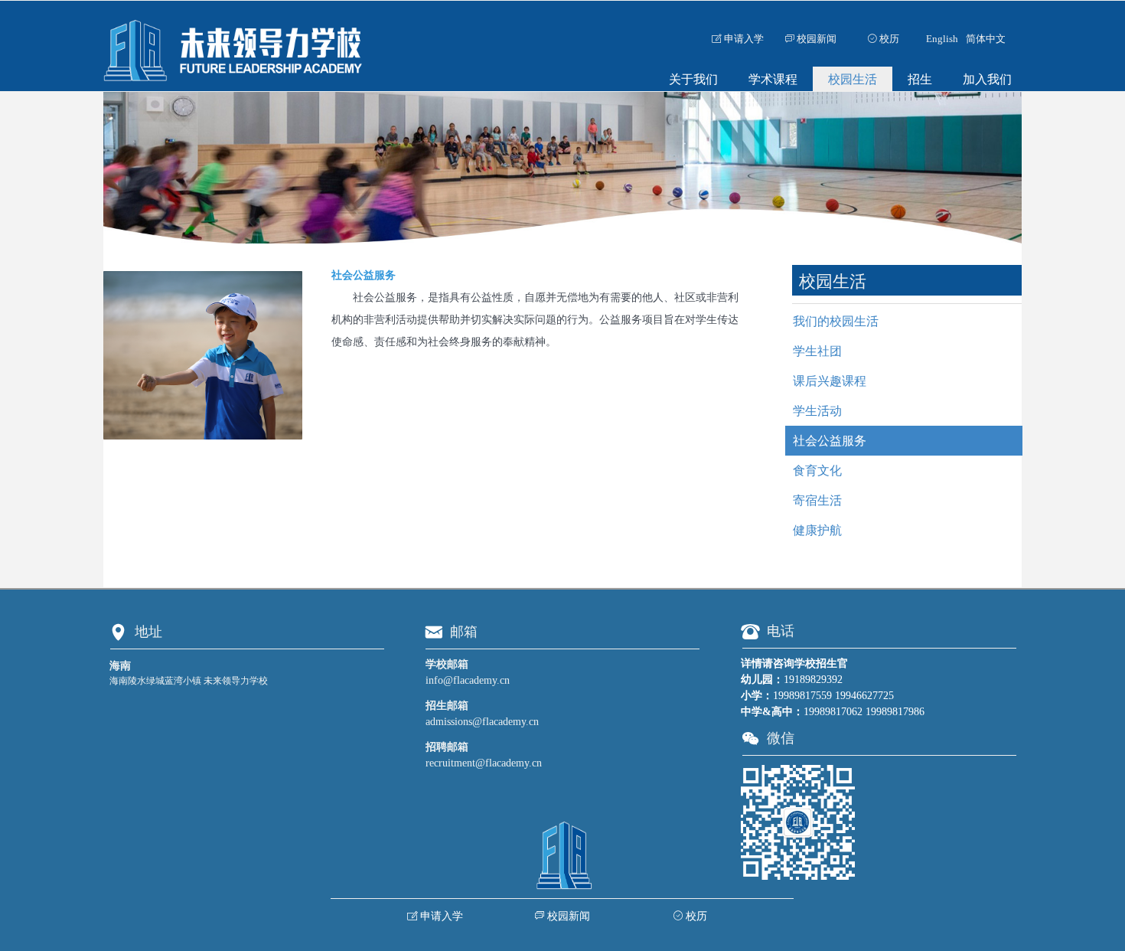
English (942, 38)
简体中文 (986, 38)
